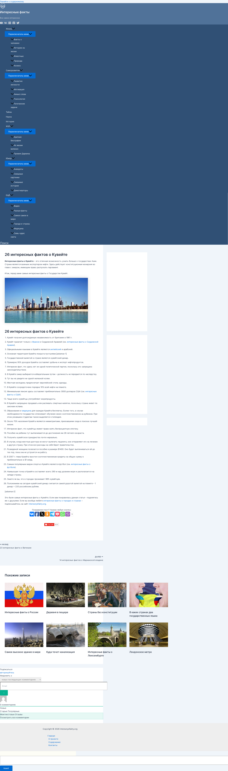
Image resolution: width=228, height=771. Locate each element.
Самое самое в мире (19, 217)
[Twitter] (18, 23)
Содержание (54, 742)
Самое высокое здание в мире (22, 652)
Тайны (9, 112)
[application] (13, 29)
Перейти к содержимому (12, 1)
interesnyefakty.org (37, 504)
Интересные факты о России (21, 612)
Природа (18, 61)
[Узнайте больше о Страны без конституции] (107, 606)
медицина (26, 410)
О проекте (53, 739)
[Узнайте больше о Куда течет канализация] (65, 646)
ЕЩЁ (8, 195)
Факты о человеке (16, 41)
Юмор (9, 158)
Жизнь (9, 29)
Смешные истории (17, 184)
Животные (19, 56)
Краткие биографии (16, 139)
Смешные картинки (17, 176)
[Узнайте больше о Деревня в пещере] (65, 606)
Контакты (52, 745)
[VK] (5, 23)
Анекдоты (18, 169)
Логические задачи (18, 105)
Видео (17, 206)
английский (55, 349)
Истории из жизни (18, 50)
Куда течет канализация (60, 652)
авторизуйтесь (7, 672)
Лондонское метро (140, 652)
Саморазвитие (13, 70)
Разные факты (20, 210)
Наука (9, 117)
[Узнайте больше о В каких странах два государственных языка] (148, 606)
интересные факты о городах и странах (62, 500)
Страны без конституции (102, 612)
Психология (19, 99)
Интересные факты (15, 12)
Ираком (36, 342)
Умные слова (20, 94)
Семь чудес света (18, 235)
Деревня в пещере (57, 612)
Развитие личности (16, 83)
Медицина (18, 228)
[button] (4, 243)
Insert (6, 768)
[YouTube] (1, 23)
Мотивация (19, 89)
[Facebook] (13, 23)
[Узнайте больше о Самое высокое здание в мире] (24, 646)
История (10, 121)
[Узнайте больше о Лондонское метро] (148, 646)
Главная (51, 736)
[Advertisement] (126, 291)
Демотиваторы (21, 190)
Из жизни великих (17, 147)
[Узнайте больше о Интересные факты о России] (24, 606)
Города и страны (22, 224)
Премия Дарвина (22, 153)
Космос (17, 65)
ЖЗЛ (8, 126)
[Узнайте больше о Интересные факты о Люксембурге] (107, 646)
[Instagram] (9, 23)
